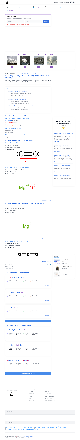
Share (48, 265)
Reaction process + (17, 95)
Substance (61, 2)
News (30, 396)
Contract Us (31, 400)
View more (46, 285)
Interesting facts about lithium (61, 155)
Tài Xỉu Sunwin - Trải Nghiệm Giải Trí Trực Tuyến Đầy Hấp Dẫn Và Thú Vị (22, 429)
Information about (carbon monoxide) (20, 101)
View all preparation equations (28, 320)
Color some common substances (52, 395)
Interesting (66, 2)
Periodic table (48, 393)
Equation (56, 2)
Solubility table (48, 398)
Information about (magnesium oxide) (20, 103)
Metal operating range (50, 400)
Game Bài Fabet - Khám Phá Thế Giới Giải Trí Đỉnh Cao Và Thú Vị (20, 427)
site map (31, 398)
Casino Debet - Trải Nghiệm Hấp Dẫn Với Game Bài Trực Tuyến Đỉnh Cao (51, 427)
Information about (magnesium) (18, 108)
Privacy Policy (32, 402)
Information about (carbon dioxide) (19, 109)
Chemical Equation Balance (27, 436)
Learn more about (46, 165)
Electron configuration (49, 396)
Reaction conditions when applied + (21, 93)
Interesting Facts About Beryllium (62, 165)
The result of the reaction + (19, 97)
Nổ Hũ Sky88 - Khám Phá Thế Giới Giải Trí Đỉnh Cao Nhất (18, 426)
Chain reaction (48, 391)
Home (6, 73)
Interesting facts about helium (61, 145)
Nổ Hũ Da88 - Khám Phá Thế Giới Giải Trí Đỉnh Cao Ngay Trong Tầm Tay (47, 426)
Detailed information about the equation (18, 91)
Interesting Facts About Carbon (62, 175)
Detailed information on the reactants (17, 99)
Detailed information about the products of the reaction (21, 106)
